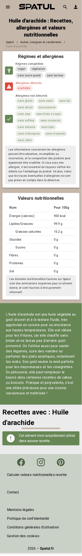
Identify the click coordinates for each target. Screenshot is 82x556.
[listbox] (40, 475)
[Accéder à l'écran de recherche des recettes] (65, 7)
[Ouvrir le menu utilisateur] (75, 7)
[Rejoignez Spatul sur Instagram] (41, 462)
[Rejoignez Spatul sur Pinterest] (61, 462)
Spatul (10, 42)
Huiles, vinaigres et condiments (40, 42)
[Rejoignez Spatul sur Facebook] (21, 462)
